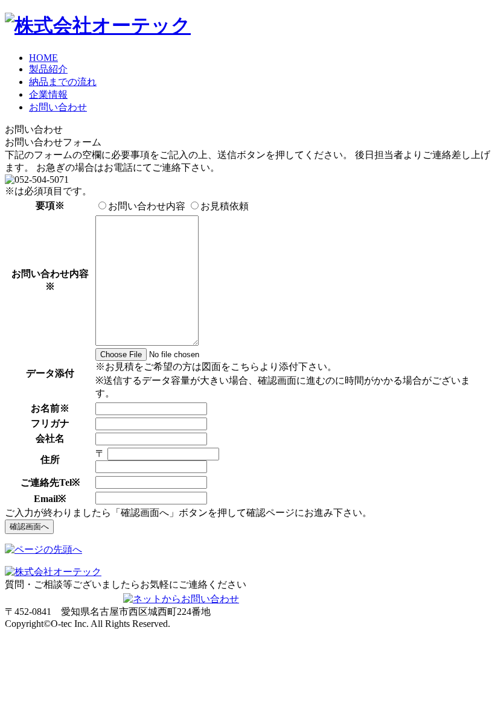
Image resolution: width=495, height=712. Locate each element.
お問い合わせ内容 (146, 206)
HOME (43, 57)
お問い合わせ (58, 107)
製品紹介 (48, 69)
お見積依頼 (224, 206)
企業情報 (48, 94)
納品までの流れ (63, 82)
